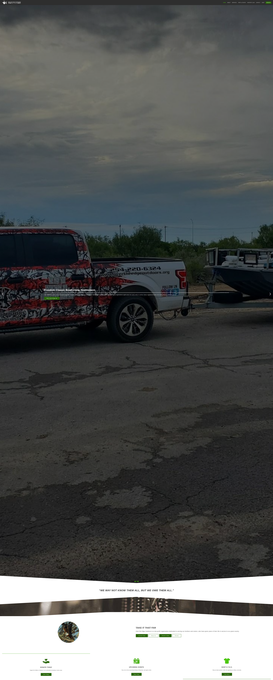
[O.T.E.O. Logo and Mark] (11, 2)
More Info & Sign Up (52, 298)
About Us (153, 635)
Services (234, 2)
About (228, 2)
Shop (263, 2)
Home (224, 2)
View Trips (136, 674)
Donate (268, 2)
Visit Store (227, 674)
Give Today (46, 674)
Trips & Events (242, 2)
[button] (3, 294)
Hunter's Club (251, 2)
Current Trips (141, 635)
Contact (258, 2)
